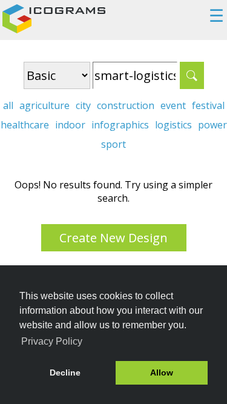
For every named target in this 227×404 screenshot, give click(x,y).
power (212, 124)
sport (113, 144)
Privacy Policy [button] (51, 341)
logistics (173, 124)
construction (125, 105)
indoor (70, 124)
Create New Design (113, 238)
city (83, 105)
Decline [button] (65, 372)
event (173, 105)
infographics (120, 124)
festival (208, 105)
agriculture (44, 105)
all (8, 105)
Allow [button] (161, 372)
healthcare (25, 124)
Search (192, 75)
